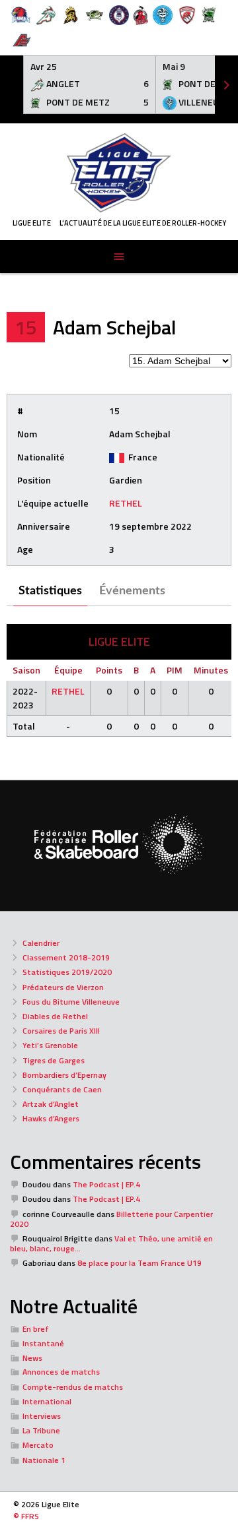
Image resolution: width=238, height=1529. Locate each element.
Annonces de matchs (61, 1371)
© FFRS (26, 1516)
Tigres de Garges (53, 1060)
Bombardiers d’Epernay (64, 1075)
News (32, 1358)
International (46, 1401)
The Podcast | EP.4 (106, 1184)
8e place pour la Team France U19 (139, 1263)
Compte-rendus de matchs (72, 1387)
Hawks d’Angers (50, 1118)
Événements (132, 591)
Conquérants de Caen (62, 1089)
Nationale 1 (43, 1460)
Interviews (41, 1416)
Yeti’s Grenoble (50, 1045)
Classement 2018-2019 (66, 957)
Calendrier (41, 943)
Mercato (38, 1445)
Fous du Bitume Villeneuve (71, 1001)
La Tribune (41, 1430)
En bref (35, 1329)
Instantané (43, 1343)
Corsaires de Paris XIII (61, 1030)
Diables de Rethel (55, 1016)
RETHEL (125, 503)
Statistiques (50, 591)
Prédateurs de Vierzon (63, 987)
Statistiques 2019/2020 (67, 972)
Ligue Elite (32, 223)
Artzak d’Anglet (50, 1104)
